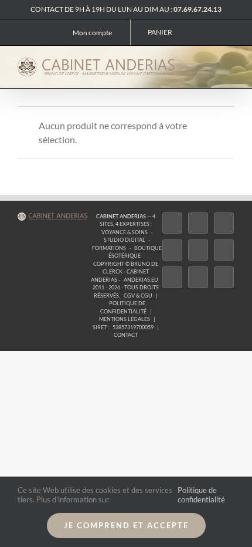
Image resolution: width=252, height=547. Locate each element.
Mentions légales (124, 319)
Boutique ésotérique (135, 252)
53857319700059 (133, 327)
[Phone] (224, 277)
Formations (109, 248)
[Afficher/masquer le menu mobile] (229, 65)
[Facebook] (172, 223)
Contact (126, 335)
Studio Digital (124, 240)
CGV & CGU (138, 295)
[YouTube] (224, 250)
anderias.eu (141, 279)
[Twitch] (198, 250)
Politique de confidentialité (201, 494)
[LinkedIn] (172, 277)
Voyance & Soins (124, 232)
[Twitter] (198, 223)
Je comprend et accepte (126, 525)
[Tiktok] (172, 250)
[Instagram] (224, 223)
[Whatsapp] (198, 277)
